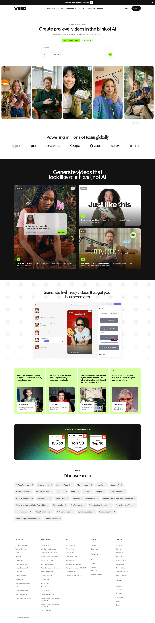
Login (126, 8)
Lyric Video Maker (22, 591)
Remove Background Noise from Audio (50, 605)
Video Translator (46, 587)
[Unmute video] (89, 68)
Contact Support (122, 572)
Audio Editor (45, 591)
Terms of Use (120, 568)
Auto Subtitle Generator (49, 553)
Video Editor (45, 545)
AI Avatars (19, 560)
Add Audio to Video (47, 564)
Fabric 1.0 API (70, 549)
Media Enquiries (121, 575)
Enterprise (91, 8)
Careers (119, 549)
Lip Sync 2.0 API (71, 557)
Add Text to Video (47, 560)
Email (118, 605)
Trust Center (120, 557)
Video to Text (45, 579)
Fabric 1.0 (19, 557)
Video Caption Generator (49, 557)
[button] (16, 92)
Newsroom (120, 553)
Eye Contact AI (46, 610)
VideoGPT (19, 572)
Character (55, 54)
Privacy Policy (121, 560)
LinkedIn (119, 590)
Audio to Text (45, 583)
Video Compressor (47, 572)
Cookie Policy (120, 564)
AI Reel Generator (22, 575)
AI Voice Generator (22, 587)
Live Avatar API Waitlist (73, 575)
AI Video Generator (22, 545)
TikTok (118, 601)
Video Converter (46, 575)
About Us (119, 545)
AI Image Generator (22, 564)
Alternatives (95, 571)
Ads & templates (67, 8)
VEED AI (18, 553)
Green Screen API (72, 572)
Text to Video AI (21, 549)
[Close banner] (152, 2)
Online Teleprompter (47, 594)
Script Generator (21, 594)
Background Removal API (74, 564)
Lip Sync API (70, 553)
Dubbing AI (19, 579)
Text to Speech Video (23, 583)
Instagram (119, 597)
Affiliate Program (96, 575)
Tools (80, 8)
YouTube (119, 586)
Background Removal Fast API (76, 568)
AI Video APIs (70, 545)
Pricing (100, 8)
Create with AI (51, 8)
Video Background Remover (50, 568)
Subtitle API (70, 560)
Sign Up (136, 8)
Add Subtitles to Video (48, 549)
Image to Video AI (22, 568)
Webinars (94, 567)
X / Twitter (119, 594)
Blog (92, 559)
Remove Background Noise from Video (50, 599)
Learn (93, 563)
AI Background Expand (23, 598)
